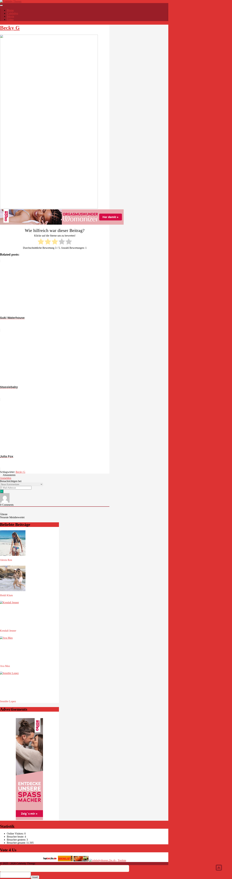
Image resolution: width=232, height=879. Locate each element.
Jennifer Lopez (8, 701)
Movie (10, 16)
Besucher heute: (16, 836)
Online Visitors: (15, 833)
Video (10, 19)
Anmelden (5, 478)
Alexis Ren (6, 560)
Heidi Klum (6, 595)
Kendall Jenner (8, 630)
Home (10, 10)
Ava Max (5, 666)
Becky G (10, 28)
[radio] (41, 241)
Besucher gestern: (16, 839)
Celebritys (12, 13)
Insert (35, 877)
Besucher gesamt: (16, 842)
